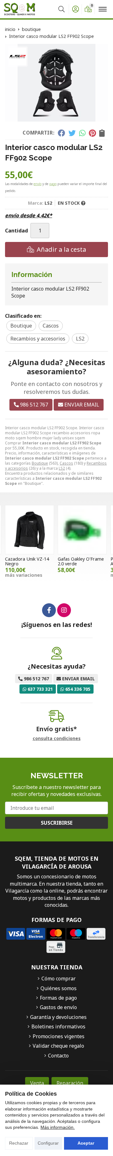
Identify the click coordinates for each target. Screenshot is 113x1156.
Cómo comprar (58, 978)
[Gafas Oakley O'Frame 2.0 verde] (82, 529)
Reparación (69, 1083)
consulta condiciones (57, 738)
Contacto (58, 1055)
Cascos (66, 463)
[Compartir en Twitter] (72, 133)
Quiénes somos (58, 988)
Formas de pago (58, 997)
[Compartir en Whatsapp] (82, 133)
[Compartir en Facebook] (61, 133)
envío (37, 184)
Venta (37, 1083)
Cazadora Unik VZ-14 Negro (27, 561)
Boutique (40, 463)
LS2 (62, 468)
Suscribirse (57, 822)
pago (52, 184)
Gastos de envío (58, 1007)
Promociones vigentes (58, 1036)
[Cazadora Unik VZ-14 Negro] (29, 529)
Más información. (57, 1127)
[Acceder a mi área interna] (75, 9)
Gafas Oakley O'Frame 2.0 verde (81, 561)
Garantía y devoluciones (58, 1017)
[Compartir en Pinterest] (92, 133)
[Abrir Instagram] (64, 610)
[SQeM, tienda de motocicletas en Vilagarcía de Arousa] (19, 9)
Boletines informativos (58, 1026)
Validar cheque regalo (58, 1045)
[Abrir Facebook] (49, 610)
